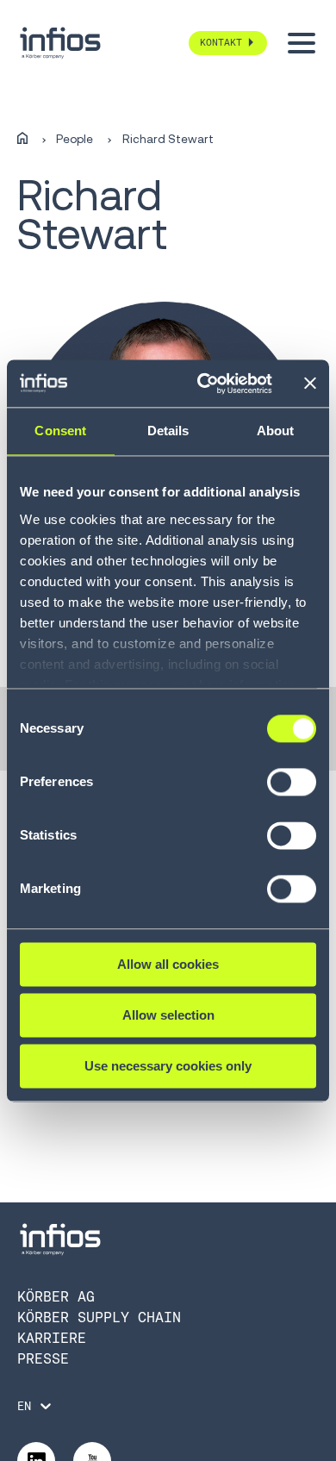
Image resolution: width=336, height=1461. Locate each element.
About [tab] (276, 430)
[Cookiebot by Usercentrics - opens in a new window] (203, 383)
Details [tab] (168, 430)
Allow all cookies (168, 964)
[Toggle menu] (301, 43)
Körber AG (56, 1297)
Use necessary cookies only (168, 1065)
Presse (43, 1359)
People (74, 139)
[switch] (291, 789)
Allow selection (168, 1015)
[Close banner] (310, 384)
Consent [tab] (60, 430)
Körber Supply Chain (99, 1317)
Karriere (51, 1338)
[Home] (22, 139)
